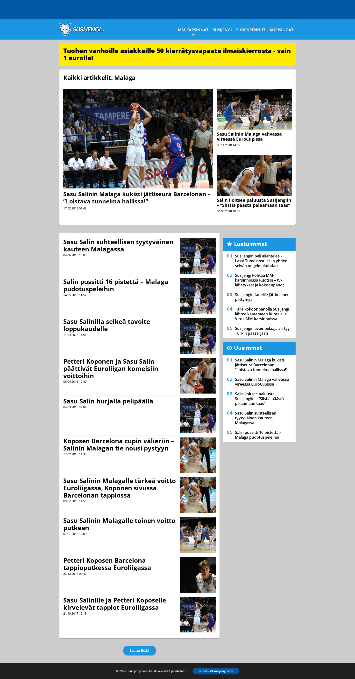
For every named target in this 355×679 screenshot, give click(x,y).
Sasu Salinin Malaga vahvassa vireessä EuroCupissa (249, 136)
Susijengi (222, 30)
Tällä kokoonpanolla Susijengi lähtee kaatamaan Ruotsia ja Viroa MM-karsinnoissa (262, 313)
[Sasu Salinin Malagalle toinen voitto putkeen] (198, 535)
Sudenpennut (250, 30)
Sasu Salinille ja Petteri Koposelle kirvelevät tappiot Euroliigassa (114, 604)
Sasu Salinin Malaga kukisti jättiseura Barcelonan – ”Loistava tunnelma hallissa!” (137, 197)
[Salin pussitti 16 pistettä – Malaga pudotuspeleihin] (198, 296)
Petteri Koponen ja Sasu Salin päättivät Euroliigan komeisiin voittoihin (110, 368)
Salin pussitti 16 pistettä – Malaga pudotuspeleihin (115, 285)
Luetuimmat (250, 243)
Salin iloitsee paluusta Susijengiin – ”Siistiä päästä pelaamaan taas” (254, 202)
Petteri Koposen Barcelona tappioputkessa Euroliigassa (107, 564)
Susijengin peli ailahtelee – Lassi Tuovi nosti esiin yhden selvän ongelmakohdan (261, 260)
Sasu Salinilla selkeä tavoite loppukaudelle (106, 325)
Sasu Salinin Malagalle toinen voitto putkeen (119, 524)
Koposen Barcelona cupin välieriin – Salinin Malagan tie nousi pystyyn (118, 444)
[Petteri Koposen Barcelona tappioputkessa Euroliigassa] (198, 575)
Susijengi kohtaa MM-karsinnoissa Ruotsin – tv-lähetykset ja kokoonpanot (259, 280)
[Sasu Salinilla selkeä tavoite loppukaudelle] (198, 336)
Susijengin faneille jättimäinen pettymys (262, 297)
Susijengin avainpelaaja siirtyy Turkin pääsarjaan (262, 331)
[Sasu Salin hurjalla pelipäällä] (198, 415)
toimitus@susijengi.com (216, 671)
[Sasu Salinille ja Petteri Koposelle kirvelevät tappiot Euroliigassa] (198, 614)
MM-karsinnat (193, 30)
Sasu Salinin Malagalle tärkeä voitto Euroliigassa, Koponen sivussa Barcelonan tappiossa (119, 487)
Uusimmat (248, 347)
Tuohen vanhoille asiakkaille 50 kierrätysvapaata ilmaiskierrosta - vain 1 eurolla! (177, 54)
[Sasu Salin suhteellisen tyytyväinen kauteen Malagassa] (198, 256)
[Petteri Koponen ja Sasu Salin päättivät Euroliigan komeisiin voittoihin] (198, 376)
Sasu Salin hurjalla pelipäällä (108, 401)
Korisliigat (281, 30)
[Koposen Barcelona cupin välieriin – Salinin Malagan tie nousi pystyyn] (197, 455)
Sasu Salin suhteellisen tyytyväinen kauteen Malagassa (118, 245)
